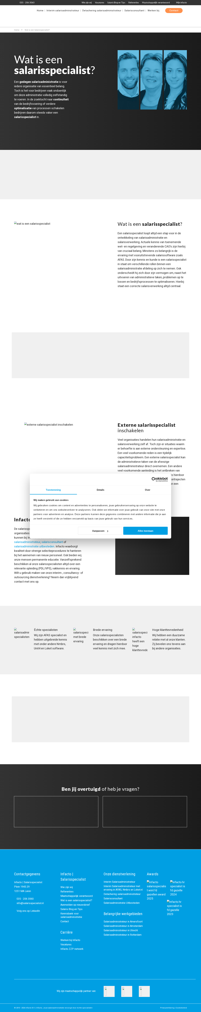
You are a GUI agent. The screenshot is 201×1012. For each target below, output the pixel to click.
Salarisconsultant (113, 898)
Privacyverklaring (167, 1008)
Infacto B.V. (30, 1008)
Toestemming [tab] (53, 489)
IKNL (100, 367)
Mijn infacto (181, 2)
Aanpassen (98, 530)
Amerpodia (100, 731)
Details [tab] (100, 489)
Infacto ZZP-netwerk (71, 948)
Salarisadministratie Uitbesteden (122, 902)
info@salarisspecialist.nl (30, 903)
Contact (64, 921)
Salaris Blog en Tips (116, 2)
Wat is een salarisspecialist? (76, 900)
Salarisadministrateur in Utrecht (121, 930)
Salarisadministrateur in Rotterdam (122, 934)
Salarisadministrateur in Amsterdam (123, 925)
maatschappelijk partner (78, 991)
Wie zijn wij (87, 2)
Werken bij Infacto (70, 940)
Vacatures (99, 2)
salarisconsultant (52, 542)
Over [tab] (147, 489)
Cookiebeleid (181, 1008)
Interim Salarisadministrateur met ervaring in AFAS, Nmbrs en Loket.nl (123, 888)
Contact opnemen (30, 126)
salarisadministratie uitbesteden (34, 546)
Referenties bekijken (66, 126)
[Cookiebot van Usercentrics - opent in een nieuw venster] (154, 479)
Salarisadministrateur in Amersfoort (123, 921)
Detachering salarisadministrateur (122, 894)
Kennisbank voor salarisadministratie (71, 915)
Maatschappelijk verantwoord (156, 2)
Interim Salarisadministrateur (119, 881)
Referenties (133, 2)
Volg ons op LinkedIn (28, 910)
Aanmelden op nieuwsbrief (75, 904)
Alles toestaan (145, 530)
